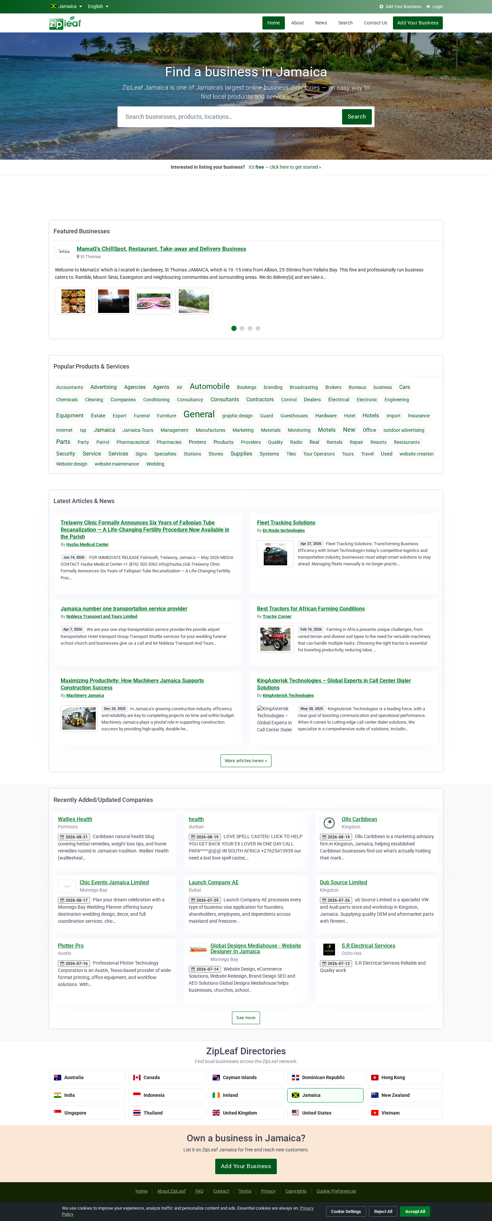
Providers (251, 442)
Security (65, 454)
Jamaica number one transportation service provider (124, 608)
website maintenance (117, 464)
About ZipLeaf (171, 1191)
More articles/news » (246, 760)
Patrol (102, 442)
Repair (356, 442)
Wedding (155, 464)
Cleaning (94, 399)
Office (369, 430)
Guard (266, 415)
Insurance (419, 416)
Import (394, 415)
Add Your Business (417, 22)
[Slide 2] (250, 328)
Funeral (142, 415)
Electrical (338, 400)
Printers (197, 442)
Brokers (333, 387)
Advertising (103, 387)
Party (83, 442)
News (321, 22)
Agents (161, 387)
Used (386, 454)
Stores (216, 454)
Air (179, 387)
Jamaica (104, 429)
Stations (192, 454)
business (383, 387)
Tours (348, 454)
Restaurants (407, 442)
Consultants (225, 399)
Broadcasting (304, 387)
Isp (83, 430)
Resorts (379, 442)
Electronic (367, 399)
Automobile (210, 386)
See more (245, 1017)
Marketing (243, 430)
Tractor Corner (277, 616)
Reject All (383, 1211)
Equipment (70, 415)
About (297, 22)
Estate (98, 416)
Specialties (165, 454)
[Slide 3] (258, 328)
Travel (367, 454)
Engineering (397, 399)
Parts (63, 441)
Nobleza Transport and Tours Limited (101, 616)
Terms (245, 1191)
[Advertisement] (246, 194)
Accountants (69, 387)
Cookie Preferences (336, 1191)
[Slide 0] (234, 328)
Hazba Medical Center (87, 544)
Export (120, 415)
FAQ (199, 1191)
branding (273, 387)
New (349, 429)
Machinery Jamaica (85, 695)
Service (92, 453)
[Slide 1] (242, 328)
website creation (417, 454)
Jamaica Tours (137, 430)
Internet (64, 430)
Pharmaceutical (132, 442)
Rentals (334, 442)
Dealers (312, 400)
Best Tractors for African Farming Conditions (311, 608)
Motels (327, 429)
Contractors (260, 399)
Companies (123, 400)
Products (224, 442)
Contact (221, 1191)
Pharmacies (169, 442)
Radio (296, 442)
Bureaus (357, 387)
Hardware (326, 416)
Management (174, 430)
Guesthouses (294, 415)
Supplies (241, 453)
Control (289, 399)
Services (118, 454)
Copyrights (296, 1191)
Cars (404, 387)
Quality (275, 442)
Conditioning (156, 399)
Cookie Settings (346, 1211)
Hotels (370, 415)
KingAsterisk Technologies (288, 695)
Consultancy (190, 399)
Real (314, 442)
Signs (141, 454)
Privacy (268, 1191)
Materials (270, 430)
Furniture (166, 415)
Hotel (349, 415)
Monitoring (299, 430)
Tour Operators (319, 454)
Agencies (135, 387)
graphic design (237, 415)
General (199, 414)
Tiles (291, 454)
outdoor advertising (404, 430)
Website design (71, 464)
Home (273, 22)
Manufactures (210, 430)
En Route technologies (284, 530)
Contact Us (375, 22)
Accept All (415, 1211)
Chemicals (67, 399)
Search (345, 22)
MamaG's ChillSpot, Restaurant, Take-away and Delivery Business (161, 248)
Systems (269, 454)
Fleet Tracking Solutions (286, 522)
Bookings (246, 387)
